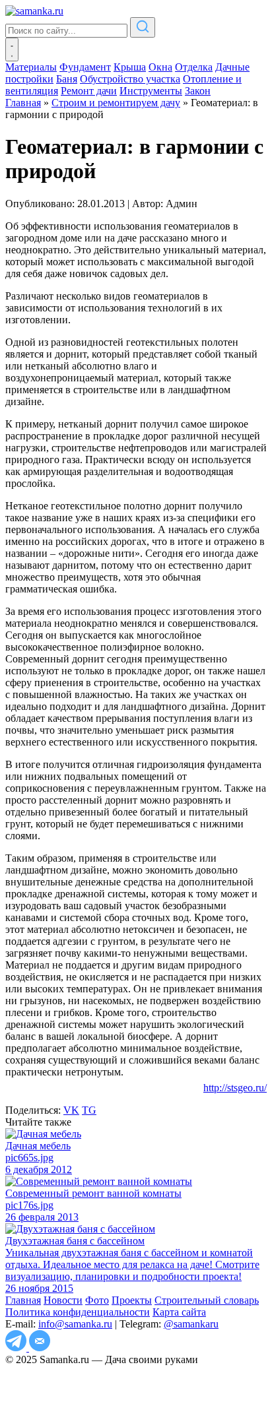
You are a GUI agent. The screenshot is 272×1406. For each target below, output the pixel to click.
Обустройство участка (130, 78)
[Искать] (142, 27)
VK (71, 1110)
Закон (198, 90)
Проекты (132, 1300)
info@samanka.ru (75, 1323)
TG (89, 1110)
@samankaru (191, 1323)
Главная (23, 1300)
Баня (66, 78)
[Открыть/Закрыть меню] (11, 49)
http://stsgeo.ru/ (235, 1087)
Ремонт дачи (89, 90)
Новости (63, 1300)
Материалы (31, 67)
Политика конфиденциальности (77, 1312)
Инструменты (150, 90)
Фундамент (85, 67)
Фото (97, 1300)
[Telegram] (17, 1347)
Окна (160, 67)
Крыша (130, 67)
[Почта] (39, 1347)
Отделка (194, 67)
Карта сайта (179, 1312)
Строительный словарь (206, 1300)
